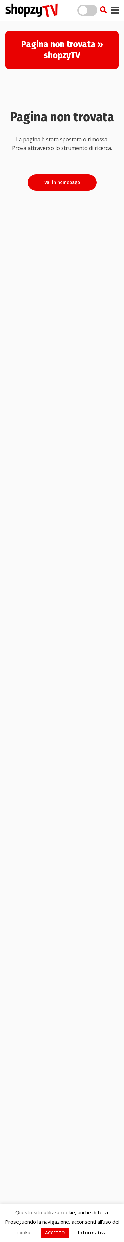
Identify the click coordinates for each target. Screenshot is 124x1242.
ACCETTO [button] (55, 1233)
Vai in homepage (62, 182)
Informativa (92, 1232)
